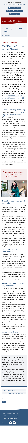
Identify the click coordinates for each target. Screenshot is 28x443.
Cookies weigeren (14, 14)
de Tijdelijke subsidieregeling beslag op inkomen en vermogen (13, 114)
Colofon (3, 413)
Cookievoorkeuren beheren (14, 11)
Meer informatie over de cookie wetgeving (14, 4)
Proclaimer (4, 418)
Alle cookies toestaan (14, 7)
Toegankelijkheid (10, 413)
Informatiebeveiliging (12, 418)
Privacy (16, 413)
